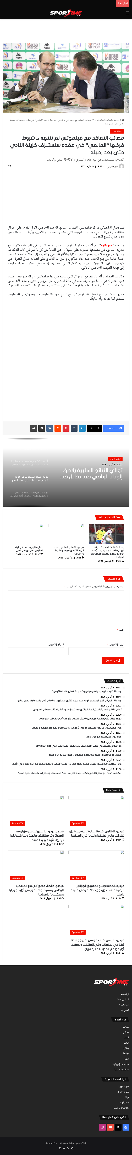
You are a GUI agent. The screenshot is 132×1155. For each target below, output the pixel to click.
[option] (66, 472)
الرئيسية (118, 120)
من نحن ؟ (124, 1005)
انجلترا (126, 1032)
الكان (126, 1059)
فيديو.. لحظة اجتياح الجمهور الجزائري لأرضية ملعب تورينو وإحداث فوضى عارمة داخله (97, 890)
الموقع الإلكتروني (56, 644)
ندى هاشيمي (112, 167)
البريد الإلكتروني (115, 644)
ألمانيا (126, 1043)
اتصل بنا (125, 1010)
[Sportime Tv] (66, 13)
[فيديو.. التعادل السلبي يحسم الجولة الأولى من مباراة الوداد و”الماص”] (66, 534)
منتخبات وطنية (121, 1108)
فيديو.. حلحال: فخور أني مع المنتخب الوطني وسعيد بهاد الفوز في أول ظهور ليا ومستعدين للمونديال (36, 890)
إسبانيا (126, 1027)
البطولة (108, 120)
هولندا (126, 1054)
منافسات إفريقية (120, 1064)
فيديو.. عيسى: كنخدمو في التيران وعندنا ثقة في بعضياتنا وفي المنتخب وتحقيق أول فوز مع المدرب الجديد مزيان (97, 945)
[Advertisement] (66, 30)
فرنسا (126, 1038)
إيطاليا (126, 1048)
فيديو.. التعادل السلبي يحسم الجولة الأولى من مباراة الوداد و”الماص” (69, 550)
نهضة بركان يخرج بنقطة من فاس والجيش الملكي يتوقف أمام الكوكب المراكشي (90, 474)
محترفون (124, 1102)
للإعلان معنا (123, 999)
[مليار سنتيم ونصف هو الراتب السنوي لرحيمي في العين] (25, 534)
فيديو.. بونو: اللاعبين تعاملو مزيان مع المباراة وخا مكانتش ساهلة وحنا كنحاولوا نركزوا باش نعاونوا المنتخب (37, 836)
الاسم (120, 630)
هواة (127, 1097)
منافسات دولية (121, 1070)
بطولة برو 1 (98, 120)
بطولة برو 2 (123, 1092)
